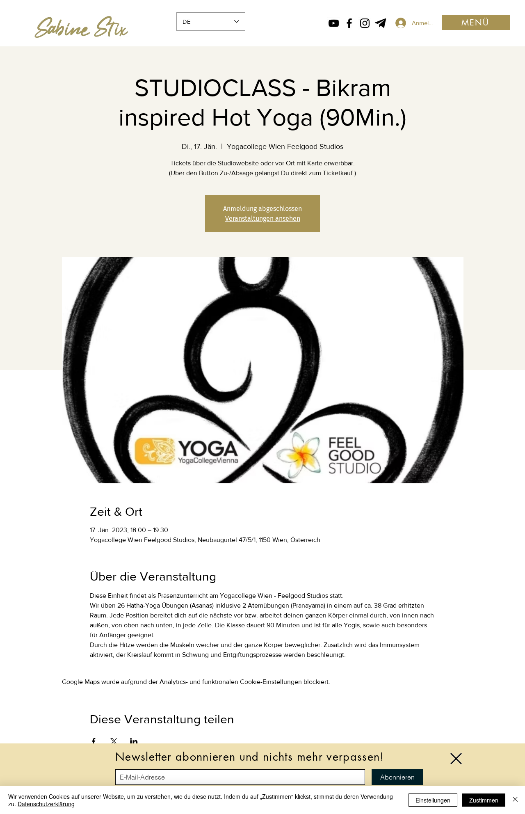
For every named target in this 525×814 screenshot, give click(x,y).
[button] (456, 758)
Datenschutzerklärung (46, 804)
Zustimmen (483, 800)
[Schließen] (515, 800)
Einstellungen (432, 800)
